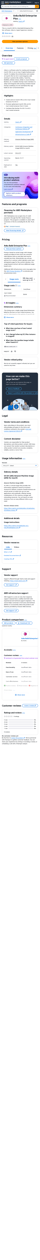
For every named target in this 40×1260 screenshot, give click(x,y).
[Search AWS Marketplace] (37, 6)
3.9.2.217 (18, 153)
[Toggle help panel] (37, 11)
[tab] (14, 279)
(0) (12, 36)
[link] (27, 11)
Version (4, 462)
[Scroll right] (38, 48)
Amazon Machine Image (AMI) (24, 139)
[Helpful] (11, 351)
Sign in (37, 2)
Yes (16, 165)
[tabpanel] (20, 290)
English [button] (29, 2)
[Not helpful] (15, 351)
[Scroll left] (1, 48)
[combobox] (18, 6)
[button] (20, 19)
